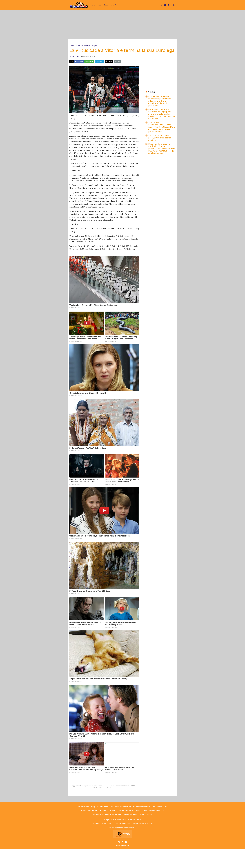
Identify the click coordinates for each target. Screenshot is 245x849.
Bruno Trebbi (74, 56)
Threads (109, 61)
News (93, 5)
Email (118, 61)
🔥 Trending (150, 92)
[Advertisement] (122, 24)
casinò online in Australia (89, 810)
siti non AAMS (162, 807)
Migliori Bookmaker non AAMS (126, 814)
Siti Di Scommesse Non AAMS (129, 810)
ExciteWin (103, 810)
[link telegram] (168, 5)
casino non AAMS (148, 810)
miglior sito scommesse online (144, 807)
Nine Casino (160, 810)
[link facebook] (165, 5)
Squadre (99, 5)
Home (72, 46)
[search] (174, 5)
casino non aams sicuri (122, 807)
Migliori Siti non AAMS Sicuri (103, 814)
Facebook (80, 61)
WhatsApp (90, 61)
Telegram (100, 61)
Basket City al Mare (111, 5)
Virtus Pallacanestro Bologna (86, 46)
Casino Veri (113, 810)
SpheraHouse (125, 845)
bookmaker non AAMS (105, 807)
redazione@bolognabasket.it (125, 827)
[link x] (161, 5)
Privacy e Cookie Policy (86, 807)
